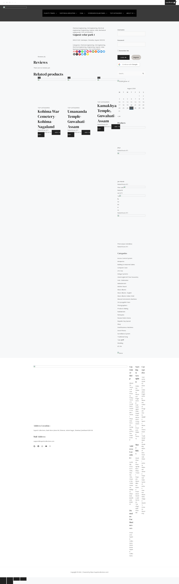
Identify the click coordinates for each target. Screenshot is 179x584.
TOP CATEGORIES (87, 32)
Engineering (85, 30)
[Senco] (120, 353)
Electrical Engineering (137, 398)
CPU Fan (120, 271)
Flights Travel (49, 13)
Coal (81, 13)
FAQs (131, 419)
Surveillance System (123, 334)
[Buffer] (77, 54)
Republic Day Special (124, 321)
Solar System (143, 482)
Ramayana (120, 315)
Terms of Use (131, 389)
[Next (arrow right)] (10, 582)
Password (120, 40)
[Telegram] (82, 54)
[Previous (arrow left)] (3, 582)
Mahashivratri (121, 283)
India (96, 30)
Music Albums (121, 290)
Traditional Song (122, 337)
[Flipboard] (79, 54)
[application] (56, 13)
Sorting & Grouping (67, 13)
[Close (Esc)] (3, 579)
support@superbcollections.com (44, 441)
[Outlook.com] (101, 51)
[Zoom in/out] (23, 579)
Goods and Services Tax (137, 500)
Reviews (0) (41, 57)
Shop (137, 471)
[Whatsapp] (82, 51)
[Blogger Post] (74, 54)
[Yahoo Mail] (79, 51)
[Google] (4, 2)
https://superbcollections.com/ (99, 572)
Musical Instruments (143, 429)
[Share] (10, 579)
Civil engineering (92, 28)
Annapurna (120, 261)
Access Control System (124, 258)
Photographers (122, 305)
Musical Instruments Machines (127, 299)
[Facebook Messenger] (98, 51)
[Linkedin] (85, 54)
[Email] (93, 51)
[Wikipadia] (15, 2)
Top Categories (116, 13)
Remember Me (124, 51)
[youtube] (46, 446)
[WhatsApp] (12, 2)
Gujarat (91, 30)
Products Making (122, 308)
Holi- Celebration (122, 280)
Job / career (131, 414)
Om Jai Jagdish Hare (123, 302)
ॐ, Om (119, 346)
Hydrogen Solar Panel (96, 13)
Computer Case (122, 268)
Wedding (120, 343)
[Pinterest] (77, 51)
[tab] (41, 57)
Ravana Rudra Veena (124, 318)
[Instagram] (90, 51)
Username (120, 30)
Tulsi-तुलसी (120, 340)
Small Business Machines (125, 327)
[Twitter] (104, 51)
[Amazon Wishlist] (88, 54)
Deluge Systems (122, 274)
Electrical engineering (79, 47)
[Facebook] (10, 2)
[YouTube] (7, 2)
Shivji (119, 324)
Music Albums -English (124, 293)
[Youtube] (88, 51)
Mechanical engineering (80, 49)
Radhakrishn (121, 312)
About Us (129, 13)
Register (136, 57)
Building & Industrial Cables (126, 264)
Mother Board (122, 286)
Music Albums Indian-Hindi (125, 296)
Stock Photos (121, 330)
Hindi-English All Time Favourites (127, 277)
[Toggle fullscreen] (16, 579)
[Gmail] (74, 51)
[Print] (96, 51)
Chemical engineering (79, 28)
